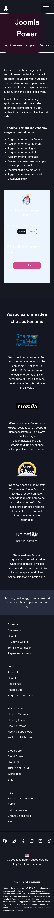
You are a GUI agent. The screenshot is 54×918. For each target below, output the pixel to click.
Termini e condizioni (20, 647)
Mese (32, 231)
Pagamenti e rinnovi (20, 653)
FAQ (10, 821)
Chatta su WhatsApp (18, 602)
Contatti (12, 636)
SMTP (11, 804)
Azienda (13, 624)
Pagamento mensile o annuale (27, 225)
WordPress (14, 773)
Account (13, 672)
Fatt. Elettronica (17, 810)
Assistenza (14, 683)
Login (11, 666)
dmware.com (34, 864)
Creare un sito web (19, 815)
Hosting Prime (16, 720)
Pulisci (27, 237)
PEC (10, 792)
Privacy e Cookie (18, 641)
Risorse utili (15, 689)
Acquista (27, 265)
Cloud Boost (15, 756)
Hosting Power (17, 725)
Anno (22, 231)
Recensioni (15, 630)
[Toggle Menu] (46, 8)
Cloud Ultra (14, 762)
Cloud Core (15, 750)
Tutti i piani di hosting (20, 737)
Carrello (12, 678)
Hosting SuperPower (20, 731)
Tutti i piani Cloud (18, 768)
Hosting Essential (18, 714)
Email (11, 779)
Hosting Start (16, 708)
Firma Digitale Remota (21, 798)
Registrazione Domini (21, 695)
